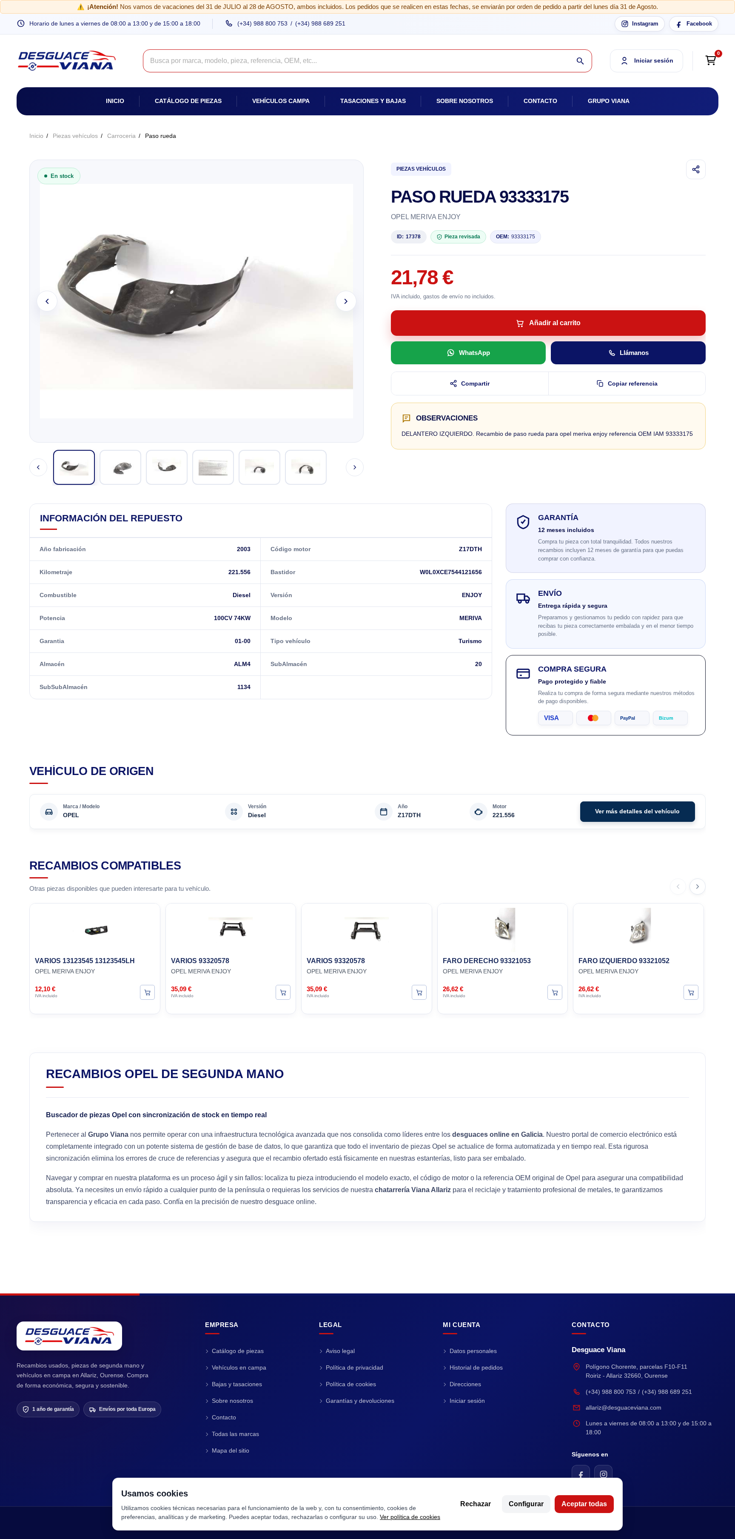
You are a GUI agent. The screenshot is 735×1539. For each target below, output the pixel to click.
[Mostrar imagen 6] (306, 467)
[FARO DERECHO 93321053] (503, 929)
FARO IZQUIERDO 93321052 (623, 960)
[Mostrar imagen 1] (74, 467)
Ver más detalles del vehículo (637, 811)
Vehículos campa (281, 100)
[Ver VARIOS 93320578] (283, 991)
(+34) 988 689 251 (320, 23)
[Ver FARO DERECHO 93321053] (554, 991)
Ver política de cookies (410, 1516)
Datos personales (473, 1350)
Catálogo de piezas (188, 100)
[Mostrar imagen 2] (120, 467)
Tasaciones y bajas (373, 100)
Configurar (526, 1504)
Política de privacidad (354, 1367)
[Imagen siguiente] (346, 301)
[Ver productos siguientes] (697, 886)
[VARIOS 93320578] (231, 929)
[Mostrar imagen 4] (213, 467)
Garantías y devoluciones (360, 1400)
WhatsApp (474, 352)
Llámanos (634, 352)
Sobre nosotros (464, 100)
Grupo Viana (609, 100)
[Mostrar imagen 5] (259, 467)
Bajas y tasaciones (237, 1384)
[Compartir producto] (696, 169)
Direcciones (465, 1384)
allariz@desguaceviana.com (623, 1407)
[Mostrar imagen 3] (167, 467)
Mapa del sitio (230, 1450)
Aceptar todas (584, 1504)
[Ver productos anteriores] (678, 886)
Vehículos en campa (239, 1367)
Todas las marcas (235, 1433)
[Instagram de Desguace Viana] (603, 1474)
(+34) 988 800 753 (262, 23)
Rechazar (475, 1504)
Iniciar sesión (467, 1400)
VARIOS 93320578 (200, 960)
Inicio (115, 100)
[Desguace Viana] (69, 1336)
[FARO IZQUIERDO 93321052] (638, 929)
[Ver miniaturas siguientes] (355, 467)
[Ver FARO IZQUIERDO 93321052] (691, 991)
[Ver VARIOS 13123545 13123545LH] (147, 991)
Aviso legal (340, 1350)
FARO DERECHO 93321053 (487, 960)
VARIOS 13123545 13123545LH (85, 960)
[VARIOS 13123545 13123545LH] (95, 929)
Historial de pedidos (476, 1367)
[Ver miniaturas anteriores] (38, 467)
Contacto (540, 100)
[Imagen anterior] (47, 301)
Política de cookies (351, 1384)
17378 (409, 237)
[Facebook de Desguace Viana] (581, 1474)
